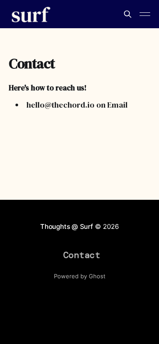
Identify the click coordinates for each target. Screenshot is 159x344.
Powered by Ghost (80, 276)
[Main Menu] (144, 14)
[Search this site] (128, 14)
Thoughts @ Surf (66, 226)
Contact (81, 255)
